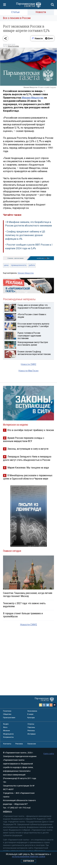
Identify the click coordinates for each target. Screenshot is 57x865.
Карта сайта (48, 754)
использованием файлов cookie (28, 856)
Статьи (15, 12)
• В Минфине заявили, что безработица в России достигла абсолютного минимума (28, 224)
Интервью (32, 734)
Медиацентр (8, 734)
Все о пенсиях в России (17, 18)
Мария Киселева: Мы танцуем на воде (28, 467)
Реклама (19, 744)
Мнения (6, 730)
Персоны (31, 727)
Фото (5, 727)
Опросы (31, 724)
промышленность (18, 265)
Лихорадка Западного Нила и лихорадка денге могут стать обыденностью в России (27, 458)
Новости (41, 12)
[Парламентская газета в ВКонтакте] (44, 705)
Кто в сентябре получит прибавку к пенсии (30, 430)
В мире (30, 714)
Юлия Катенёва (13, 46)
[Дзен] (49, 38)
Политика (7, 711)
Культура (31, 717)
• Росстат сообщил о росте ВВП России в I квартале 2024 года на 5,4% (28, 246)
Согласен (28, 861)
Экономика (32, 711)
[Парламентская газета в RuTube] (54, 705)
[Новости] (37, 38)
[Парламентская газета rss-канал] (40, 705)
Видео (6, 724)
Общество (7, 714)
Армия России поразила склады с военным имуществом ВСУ (23, 439)
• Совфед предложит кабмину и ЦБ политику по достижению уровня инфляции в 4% (25, 235)
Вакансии (32, 744)
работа (32, 265)
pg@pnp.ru (7, 811)
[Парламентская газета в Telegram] (47, 705)
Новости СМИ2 (28, 364)
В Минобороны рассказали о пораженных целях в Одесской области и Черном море (27, 477)
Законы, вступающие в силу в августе (27, 448)
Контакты (7, 744)
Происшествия (9, 717)
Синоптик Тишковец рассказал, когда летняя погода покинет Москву (27, 594)
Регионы (31, 730)
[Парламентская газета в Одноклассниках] (51, 705)
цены (6, 265)
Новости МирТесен (28, 370)
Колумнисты (8, 737)
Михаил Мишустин (32, 97)
